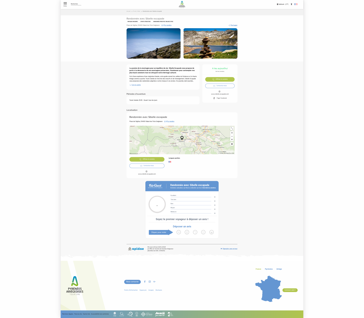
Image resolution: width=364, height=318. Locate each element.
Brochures (159, 290)
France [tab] (258, 269)
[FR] (296, 4)
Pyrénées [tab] (269, 269)
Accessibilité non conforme (100, 314)
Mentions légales (67, 314)
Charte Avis (86, 314)
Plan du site (78, 314)
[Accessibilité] (291, 4)
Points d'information (131, 290)
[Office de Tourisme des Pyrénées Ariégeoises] (182, 4)
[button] (74, 4)
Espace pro (143, 290)
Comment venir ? (290, 290)
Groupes (151, 290)
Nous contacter (132, 282)
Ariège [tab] (279, 269)
